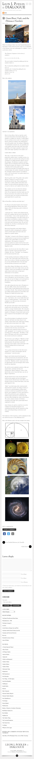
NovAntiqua (4, 700)
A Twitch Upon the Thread (7, 647)
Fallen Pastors (26, 547)
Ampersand (4, 657)
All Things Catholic (6, 652)
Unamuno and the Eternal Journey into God (11, 630)
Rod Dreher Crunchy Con (7, 710)
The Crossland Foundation (7, 720)
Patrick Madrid (5, 703)
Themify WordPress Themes (21, 752)
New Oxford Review (6, 698)
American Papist (5, 654)
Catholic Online (5, 666)
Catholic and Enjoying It (7, 659)
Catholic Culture (5, 661)
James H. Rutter (5, 640)
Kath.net (4, 688)
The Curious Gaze (6, 722)
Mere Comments (5, 691)
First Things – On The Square (8, 678)
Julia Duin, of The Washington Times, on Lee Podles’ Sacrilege (15, 735)
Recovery (4, 635)
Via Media (4, 725)
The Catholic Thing (6, 718)
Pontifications (5, 705)
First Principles (5, 676)
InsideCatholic (5, 686)
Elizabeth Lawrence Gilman (8, 637)
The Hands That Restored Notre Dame (10, 618)
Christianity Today (6, 669)
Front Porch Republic (6, 681)
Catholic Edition (5, 664)
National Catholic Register (7, 693)
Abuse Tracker (5, 649)
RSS (6, 13)
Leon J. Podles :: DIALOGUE (16, 750)
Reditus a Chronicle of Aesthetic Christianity (11, 708)
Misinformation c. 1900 (7, 620)
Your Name (23, 574)
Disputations (5, 671)
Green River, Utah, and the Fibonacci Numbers (17, 20)
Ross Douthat (5, 713)
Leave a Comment (9, 529)
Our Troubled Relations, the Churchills (13, 542)
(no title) (4, 625)
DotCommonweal (6, 674)
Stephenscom (5, 715)
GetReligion (4, 683)
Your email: (4, 600)
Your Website (24, 582)
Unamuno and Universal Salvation (9, 633)
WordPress (14, 752)
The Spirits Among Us (6, 623)
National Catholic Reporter (7, 696)
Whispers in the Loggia (7, 727)
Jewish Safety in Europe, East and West (10, 628)
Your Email (23, 578)
